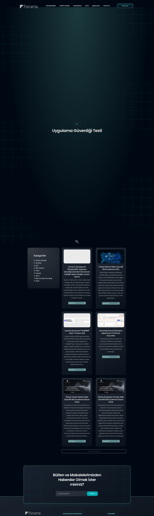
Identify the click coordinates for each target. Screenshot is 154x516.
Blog (87, 5)
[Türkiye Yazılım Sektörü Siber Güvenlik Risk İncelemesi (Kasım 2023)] (77, 387)
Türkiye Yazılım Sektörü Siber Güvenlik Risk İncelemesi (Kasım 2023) (77, 399)
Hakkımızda (77, 5)
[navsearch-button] (77, 242)
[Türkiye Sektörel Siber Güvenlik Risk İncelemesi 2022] (110, 256)
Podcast (106, 5)
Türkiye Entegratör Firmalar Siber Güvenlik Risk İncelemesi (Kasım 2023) (111, 399)
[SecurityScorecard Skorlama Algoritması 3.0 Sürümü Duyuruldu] (110, 320)
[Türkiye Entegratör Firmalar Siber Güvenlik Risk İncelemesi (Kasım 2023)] (110, 387)
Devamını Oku (72, 303)
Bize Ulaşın (125, 5)
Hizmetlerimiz (64, 5)
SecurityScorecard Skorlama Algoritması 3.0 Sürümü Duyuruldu (110, 333)
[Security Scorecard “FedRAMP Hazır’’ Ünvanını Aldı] (77, 320)
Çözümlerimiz (51, 5)
